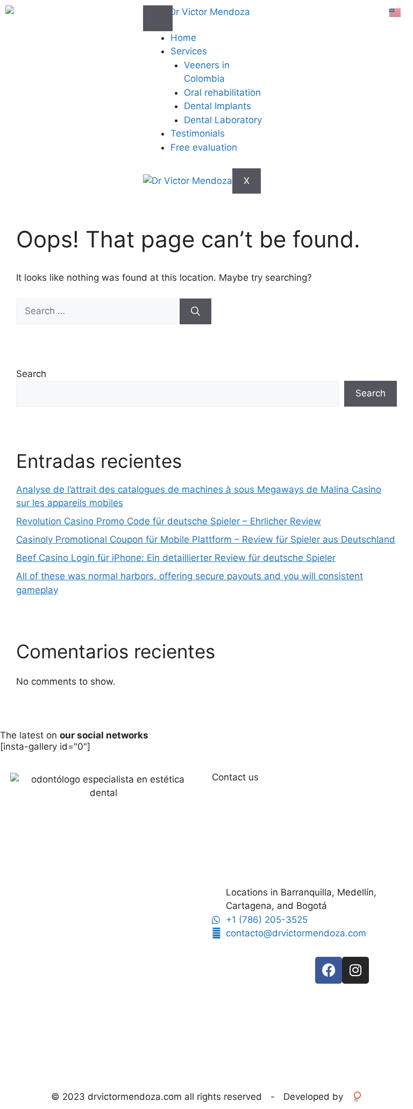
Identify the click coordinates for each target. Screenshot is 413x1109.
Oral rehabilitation (222, 92)
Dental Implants (217, 106)
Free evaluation (203, 147)
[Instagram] (355, 970)
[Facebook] (328, 970)
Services (188, 51)
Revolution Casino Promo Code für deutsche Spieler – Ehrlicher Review (168, 521)
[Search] (195, 311)
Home (183, 37)
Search (31, 373)
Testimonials (197, 133)
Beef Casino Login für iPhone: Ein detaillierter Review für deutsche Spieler (176, 557)
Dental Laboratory (223, 120)
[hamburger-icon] (158, 18)
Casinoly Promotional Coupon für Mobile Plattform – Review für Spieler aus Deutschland (205, 539)
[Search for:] (98, 310)
